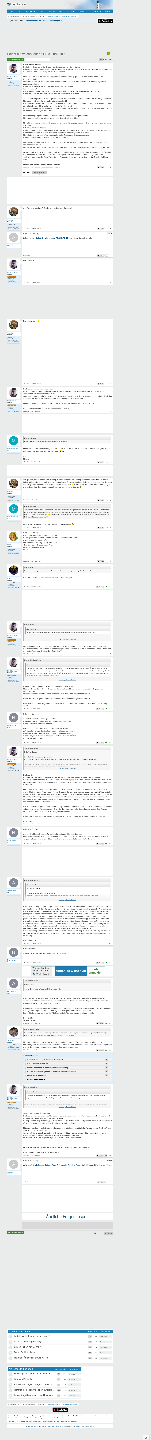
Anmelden (108, 11)
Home (11, 11)
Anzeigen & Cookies (62, 1426)
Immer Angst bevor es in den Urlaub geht (34, 1395)
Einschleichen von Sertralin (27, 1346)
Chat (60, 11)
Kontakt (28, 1426)
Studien (81, 11)
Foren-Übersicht (13, 1404)
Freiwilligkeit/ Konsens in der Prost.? (32, 1335)
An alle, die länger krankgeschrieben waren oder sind (40, 1384)
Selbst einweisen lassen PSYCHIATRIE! (36, 53)
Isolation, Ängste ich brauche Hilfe (31, 1357)
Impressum (42, 1426)
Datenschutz (50, 1426)
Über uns (35, 1426)
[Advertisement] (68, 605)
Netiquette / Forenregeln (80, 1426)
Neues (19, 11)
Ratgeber (52, 11)
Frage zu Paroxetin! (23, 1378)
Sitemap (91, 1426)
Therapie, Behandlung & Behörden (33, 1404)
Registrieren (97, 11)
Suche (42, 11)
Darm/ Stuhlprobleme (24, 1352)
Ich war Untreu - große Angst (28, 1341)
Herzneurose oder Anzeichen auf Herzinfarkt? (36, 1389)
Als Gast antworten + (15, 59)
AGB (70, 1426)
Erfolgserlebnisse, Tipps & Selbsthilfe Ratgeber (62, 1404)
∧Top (146, 1437)
